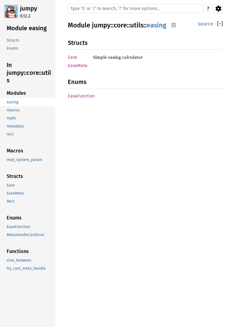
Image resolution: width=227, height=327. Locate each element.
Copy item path (173, 25)
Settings (218, 8)
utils (136, 25)
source (205, 24)
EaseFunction (81, 96)
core (120, 25)
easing (156, 25)
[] (220, 24)
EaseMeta (77, 65)
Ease (72, 57)
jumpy (28, 8)
